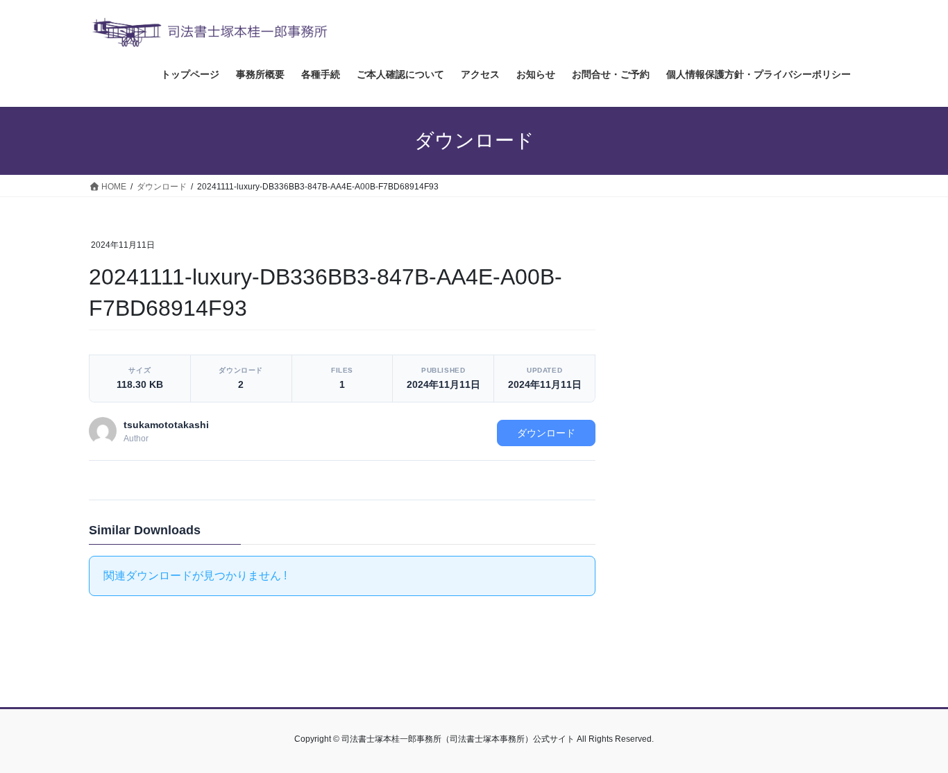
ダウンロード (546, 433)
